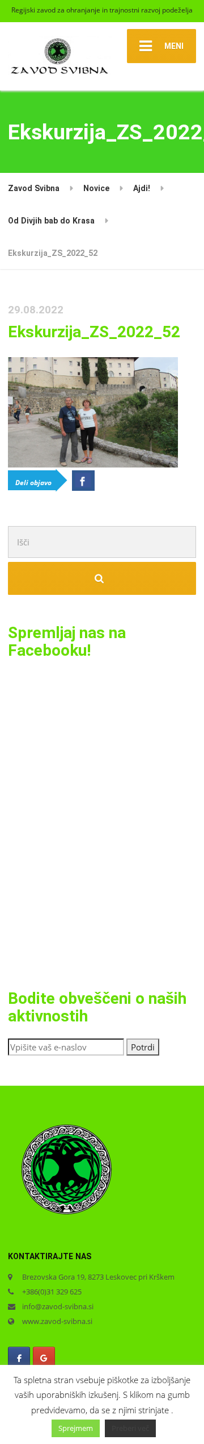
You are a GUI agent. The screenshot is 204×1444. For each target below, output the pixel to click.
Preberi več (130, 1428)
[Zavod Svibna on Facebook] (19, 1358)
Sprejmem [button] (75, 1428)
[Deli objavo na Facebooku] (83, 480)
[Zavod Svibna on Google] (44, 1358)
